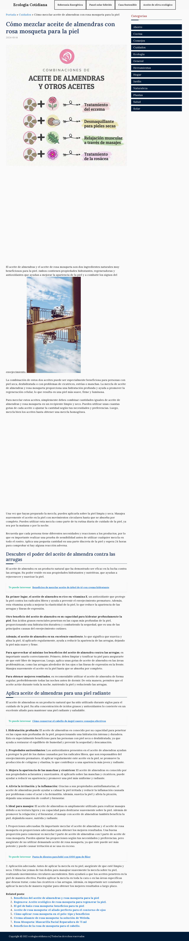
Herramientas (142, 67)
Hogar (137, 74)
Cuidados (25, 14)
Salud (137, 102)
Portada (11, 14)
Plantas (138, 95)
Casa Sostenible (127, 4)
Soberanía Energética (70, 4)
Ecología (139, 54)
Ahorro (137, 27)
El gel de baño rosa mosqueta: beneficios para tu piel (49, 906)
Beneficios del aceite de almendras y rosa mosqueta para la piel (56, 898)
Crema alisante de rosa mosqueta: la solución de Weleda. (52, 918)
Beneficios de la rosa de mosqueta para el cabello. (47, 926)
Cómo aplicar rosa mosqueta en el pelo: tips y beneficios (51, 914)
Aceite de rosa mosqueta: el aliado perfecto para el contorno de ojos (60, 910)
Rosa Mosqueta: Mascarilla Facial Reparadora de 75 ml (50, 922)
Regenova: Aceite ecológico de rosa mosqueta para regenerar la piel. (60, 902)
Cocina (137, 33)
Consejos (139, 40)
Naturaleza (140, 88)
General (138, 61)
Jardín (137, 81)
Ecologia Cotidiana (30, 4)
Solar (136, 108)
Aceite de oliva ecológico (157, 4)
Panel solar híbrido (100, 4)
